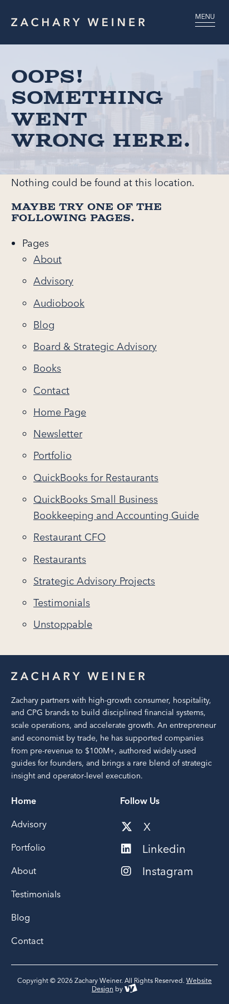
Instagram (166, 871)
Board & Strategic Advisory (95, 346)
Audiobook (58, 303)
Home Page (59, 412)
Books (47, 368)
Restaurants (59, 559)
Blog (43, 324)
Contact (51, 390)
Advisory (53, 280)
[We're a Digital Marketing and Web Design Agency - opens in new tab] (131, 989)
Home (23, 800)
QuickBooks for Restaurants (95, 477)
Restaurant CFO (69, 537)
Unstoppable (62, 624)
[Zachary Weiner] (93, 22)
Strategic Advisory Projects (94, 581)
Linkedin (163, 849)
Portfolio (52, 455)
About (47, 259)
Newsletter (57, 433)
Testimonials (61, 602)
